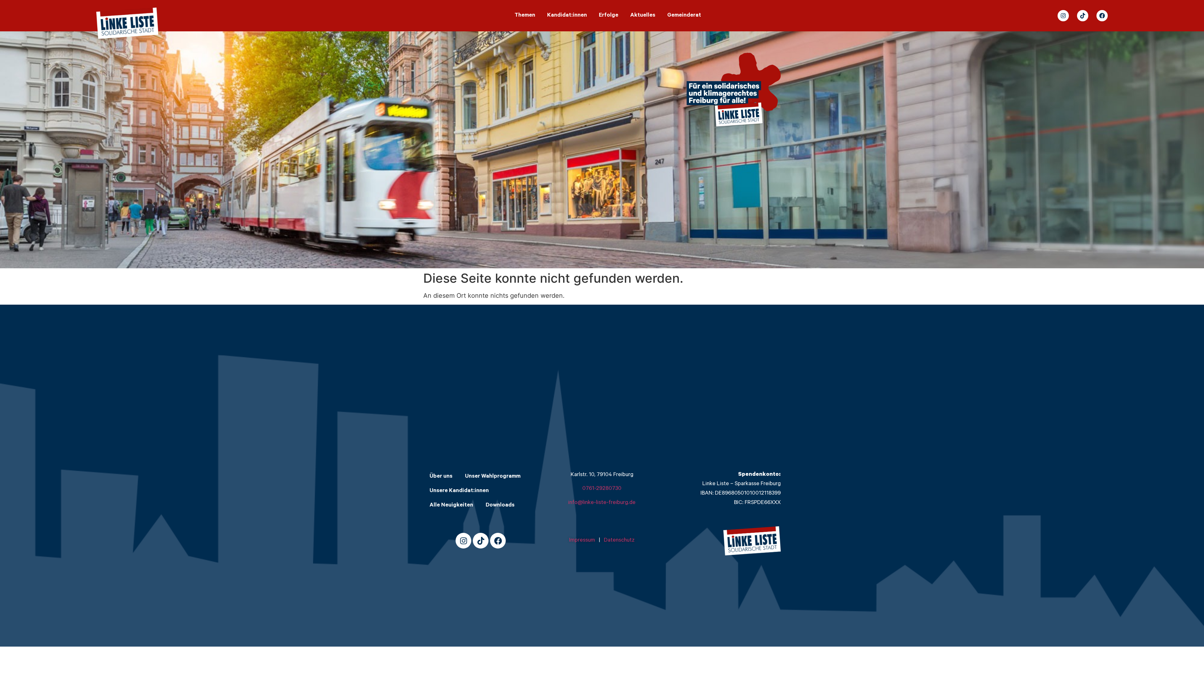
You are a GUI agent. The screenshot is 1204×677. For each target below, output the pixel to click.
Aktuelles (642, 16)
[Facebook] (1102, 15)
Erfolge (608, 16)
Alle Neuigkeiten (451, 505)
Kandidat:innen (567, 16)
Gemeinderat (684, 16)
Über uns (441, 477)
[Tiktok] (1082, 15)
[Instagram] (1063, 15)
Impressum (584, 541)
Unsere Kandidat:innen (459, 491)
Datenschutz (619, 541)
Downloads (500, 505)
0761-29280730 (601, 489)
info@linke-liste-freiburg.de (602, 503)
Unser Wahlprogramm (492, 477)
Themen (525, 16)
